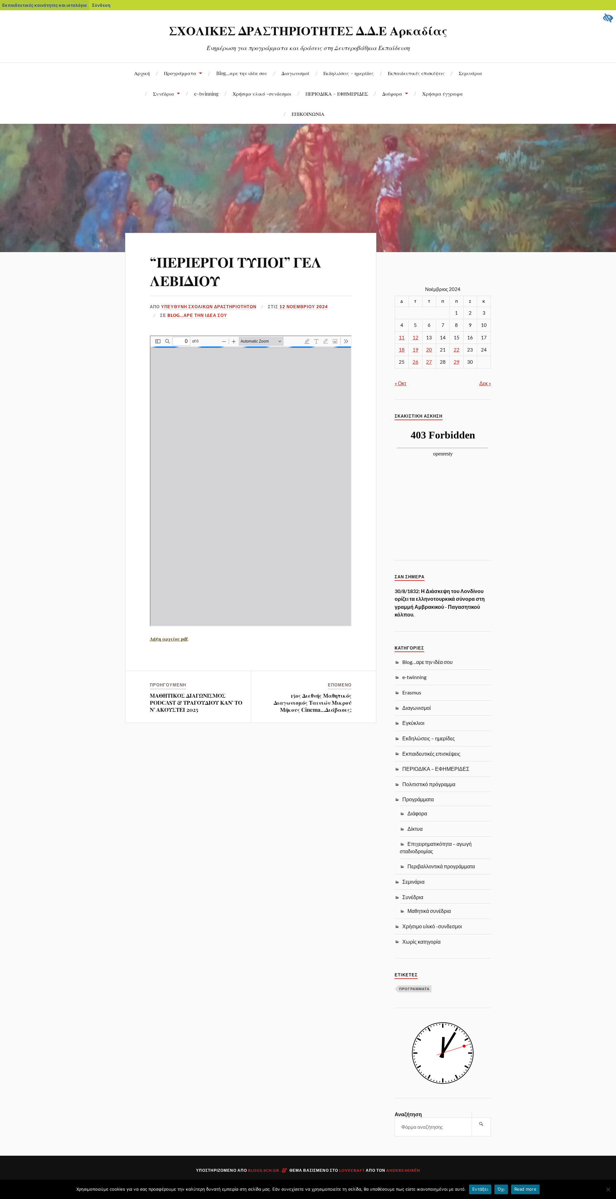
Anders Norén (403, 1170)
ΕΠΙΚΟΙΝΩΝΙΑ (308, 113)
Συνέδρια (163, 93)
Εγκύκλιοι (413, 723)
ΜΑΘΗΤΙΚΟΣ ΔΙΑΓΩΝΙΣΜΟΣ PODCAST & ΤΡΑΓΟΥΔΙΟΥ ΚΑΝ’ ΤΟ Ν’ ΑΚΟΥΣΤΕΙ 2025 (196, 702)
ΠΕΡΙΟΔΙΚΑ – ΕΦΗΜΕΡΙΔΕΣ (336, 93)
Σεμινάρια (470, 73)
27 (429, 362)
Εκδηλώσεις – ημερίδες (348, 73)
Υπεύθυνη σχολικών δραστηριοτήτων (208, 306)
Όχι (501, 1189)
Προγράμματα (180, 73)
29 (456, 362)
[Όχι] (608, 1189)
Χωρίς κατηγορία (421, 942)
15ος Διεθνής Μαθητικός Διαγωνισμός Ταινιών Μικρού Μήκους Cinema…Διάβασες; (313, 702)
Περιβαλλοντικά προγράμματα (441, 866)
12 (415, 337)
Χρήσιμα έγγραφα (442, 93)
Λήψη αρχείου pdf (169, 638)
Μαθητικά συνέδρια (429, 911)
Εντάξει (480, 1189)
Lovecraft (352, 1170)
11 (402, 337)
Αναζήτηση (408, 1114)
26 (415, 362)
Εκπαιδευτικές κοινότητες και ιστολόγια (44, 5)
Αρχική (142, 73)
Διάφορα (392, 93)
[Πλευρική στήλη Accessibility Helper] (608, 18)
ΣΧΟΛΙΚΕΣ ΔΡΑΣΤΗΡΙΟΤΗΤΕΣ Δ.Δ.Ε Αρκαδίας (308, 30)
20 (429, 350)
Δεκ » (485, 383)
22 (456, 350)
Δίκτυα (415, 829)
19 (415, 350)
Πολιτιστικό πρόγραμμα (428, 784)
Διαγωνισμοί (295, 73)
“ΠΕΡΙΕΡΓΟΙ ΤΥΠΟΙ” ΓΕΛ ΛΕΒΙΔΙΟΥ (235, 270)
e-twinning (206, 93)
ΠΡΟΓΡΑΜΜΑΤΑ (414, 989)
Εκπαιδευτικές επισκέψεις (416, 73)
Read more (525, 1189)
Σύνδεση (101, 5)
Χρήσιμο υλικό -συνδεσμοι (262, 93)
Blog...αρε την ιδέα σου (197, 315)
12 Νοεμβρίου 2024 (303, 306)
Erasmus (411, 692)
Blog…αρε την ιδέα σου (241, 73)
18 (402, 350)
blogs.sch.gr (263, 1170)
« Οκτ (400, 383)
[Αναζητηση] (481, 1123)
